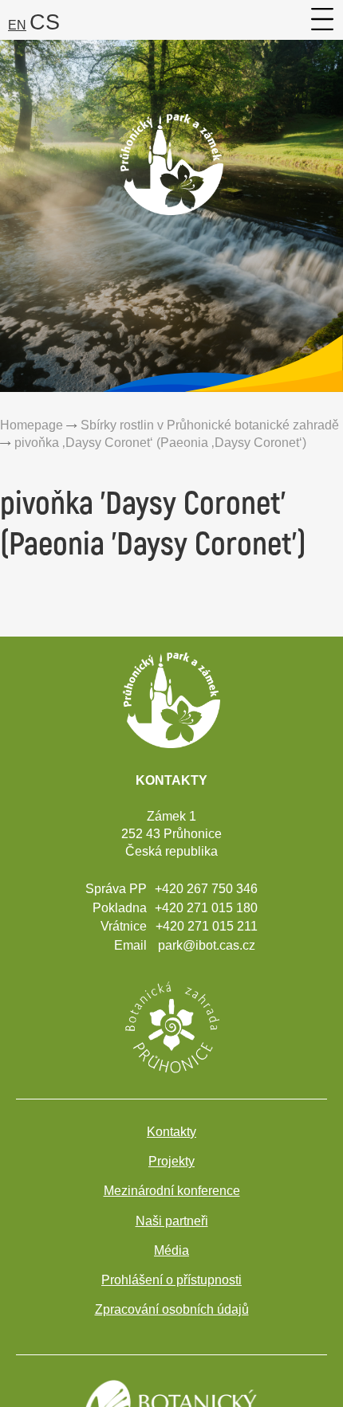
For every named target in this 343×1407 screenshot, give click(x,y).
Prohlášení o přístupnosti (171, 1280)
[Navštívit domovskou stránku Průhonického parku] (171, 200)
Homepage (31, 424)
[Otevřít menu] (323, 19)
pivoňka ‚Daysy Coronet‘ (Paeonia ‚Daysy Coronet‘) (160, 442)
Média (171, 1250)
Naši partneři (172, 1221)
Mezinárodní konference (172, 1190)
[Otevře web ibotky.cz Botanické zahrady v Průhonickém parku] (171, 1026)
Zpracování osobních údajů (172, 1309)
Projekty (171, 1161)
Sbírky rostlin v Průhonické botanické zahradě (210, 424)
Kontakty (171, 1132)
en (17, 25)
